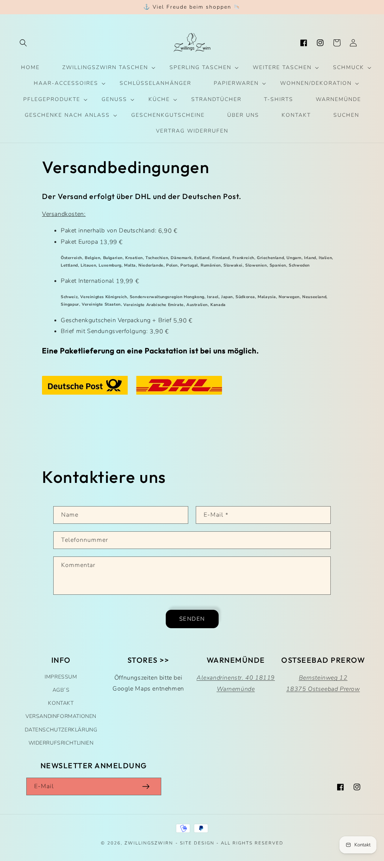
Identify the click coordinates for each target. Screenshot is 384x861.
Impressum (61, 676)
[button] (23, 43)
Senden (192, 619)
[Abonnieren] (146, 786)
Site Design (197, 843)
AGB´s (61, 690)
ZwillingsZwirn (148, 843)
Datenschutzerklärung (61, 729)
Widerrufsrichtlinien (61, 742)
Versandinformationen (61, 716)
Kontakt (61, 703)
